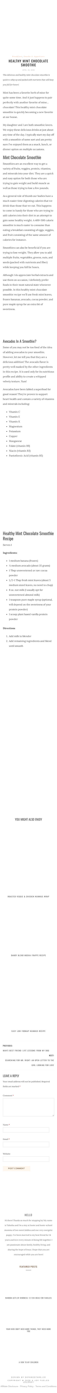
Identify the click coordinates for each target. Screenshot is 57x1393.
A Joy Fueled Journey (28, 28)
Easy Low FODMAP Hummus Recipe (29, 1031)
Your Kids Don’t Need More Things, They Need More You (28, 1330)
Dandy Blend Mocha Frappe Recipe (28, 955)
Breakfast (17, 56)
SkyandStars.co (35, 1377)
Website (6, 1154)
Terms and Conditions (45, 1386)
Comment (8, 1095)
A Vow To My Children (28, 1362)
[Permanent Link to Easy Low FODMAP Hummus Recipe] (28, 994)
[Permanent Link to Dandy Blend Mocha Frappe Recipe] (28, 927)
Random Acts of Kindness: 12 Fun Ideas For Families (28, 1298)
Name (6, 1124)
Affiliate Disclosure (9, 1386)
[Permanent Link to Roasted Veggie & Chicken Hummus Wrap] (28, 860)
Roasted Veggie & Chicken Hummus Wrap (28, 896)
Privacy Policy (26, 1386)
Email (6, 1139)
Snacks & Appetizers (34, 56)
